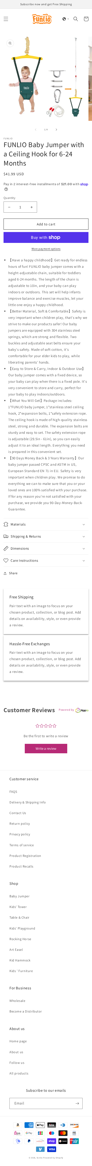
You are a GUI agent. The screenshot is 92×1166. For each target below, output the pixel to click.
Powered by (66, 709)
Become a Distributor (25, 1011)
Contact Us (17, 813)
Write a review (46, 748)
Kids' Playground (22, 928)
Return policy (19, 823)
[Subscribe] (77, 1103)
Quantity (9, 198)
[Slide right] (56, 129)
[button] (6, 19)
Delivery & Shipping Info (27, 802)
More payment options (46, 248)
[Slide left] (35, 129)
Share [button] (13, 573)
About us (16, 1052)
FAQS (13, 791)
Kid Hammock (20, 960)
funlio (40, 1157)
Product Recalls (21, 866)
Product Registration (25, 856)
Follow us (16, 1063)
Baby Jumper (19, 896)
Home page (18, 1041)
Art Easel (16, 949)
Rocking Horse (20, 939)
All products (18, 1073)
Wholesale (17, 1001)
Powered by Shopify (53, 1157)
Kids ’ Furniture (21, 971)
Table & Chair (19, 917)
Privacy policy (19, 834)
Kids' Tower (18, 907)
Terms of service (21, 845)
